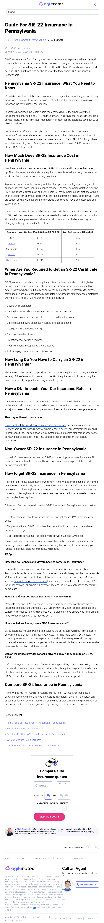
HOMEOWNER (42, 803)
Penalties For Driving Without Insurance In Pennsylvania (36, 734)
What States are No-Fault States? (24, 739)
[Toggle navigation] (8, 4)
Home (8, 40)
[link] (94, 4)
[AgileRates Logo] (51, 4)
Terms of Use (58, 918)
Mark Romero (23, 829)
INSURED (54, 803)
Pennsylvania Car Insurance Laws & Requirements (33, 745)
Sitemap (89, 918)
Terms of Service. (23, 902)
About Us (61, 858)
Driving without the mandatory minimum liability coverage (35, 425)
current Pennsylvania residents (30, 581)
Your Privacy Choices (45, 907)
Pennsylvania (37, 40)
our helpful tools (13, 704)
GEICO (12, 243)
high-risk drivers (73, 642)
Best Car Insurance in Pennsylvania (25, 728)
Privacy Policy (39, 902)
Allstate (11, 254)
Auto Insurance (21, 40)
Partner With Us (42, 858)
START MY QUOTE (49, 816)
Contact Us (77, 858)
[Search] (96, 12)
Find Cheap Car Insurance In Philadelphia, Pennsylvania (36, 722)
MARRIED (64, 803)
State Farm (11, 260)
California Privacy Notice (15, 920)
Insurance (22, 858)
